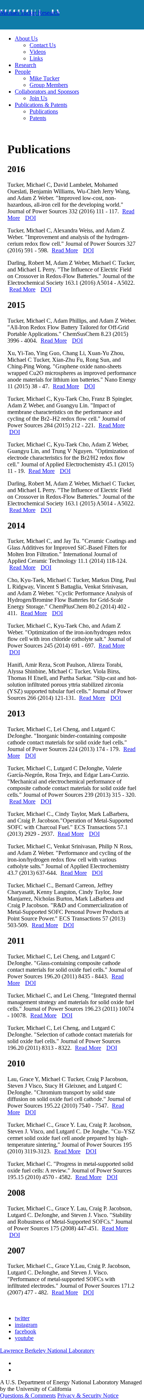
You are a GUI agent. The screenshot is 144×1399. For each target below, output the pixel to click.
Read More (65, 250)
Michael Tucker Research (29, 13)
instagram (26, 1325)
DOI (30, 218)
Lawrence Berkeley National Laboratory (47, 1350)
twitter (22, 1318)
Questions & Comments (28, 1395)
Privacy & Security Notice (88, 1395)
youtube (24, 1338)
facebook (25, 1331)
